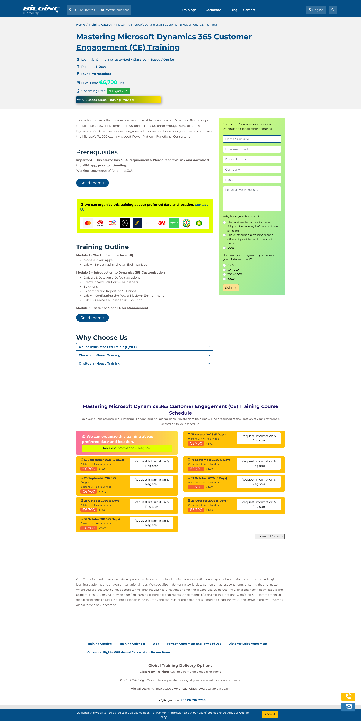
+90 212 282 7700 (84, 10)
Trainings (189, 10)
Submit (231, 287)
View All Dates (270, 536)
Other (231, 247)
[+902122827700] (348, 698)
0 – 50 (231, 265)
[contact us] (348, 706)
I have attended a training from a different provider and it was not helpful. (250, 239)
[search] (333, 10)
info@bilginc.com (116, 10)
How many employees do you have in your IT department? (249, 257)
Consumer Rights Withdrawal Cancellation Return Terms (129, 652)
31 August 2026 (118, 91)
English (318, 10)
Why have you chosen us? (241, 216)
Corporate (214, 10)
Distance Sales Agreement (248, 643)
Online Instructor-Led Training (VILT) (108, 347)
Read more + (92, 183)
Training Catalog (100, 24)
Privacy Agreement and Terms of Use (194, 643)
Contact (249, 10)
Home (80, 24)
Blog (234, 10)
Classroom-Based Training (99, 355)
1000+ (231, 278)
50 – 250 (233, 269)
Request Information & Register (127, 448)
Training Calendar (132, 643)
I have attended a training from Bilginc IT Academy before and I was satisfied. (252, 226)
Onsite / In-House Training (99, 363)
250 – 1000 (234, 274)
